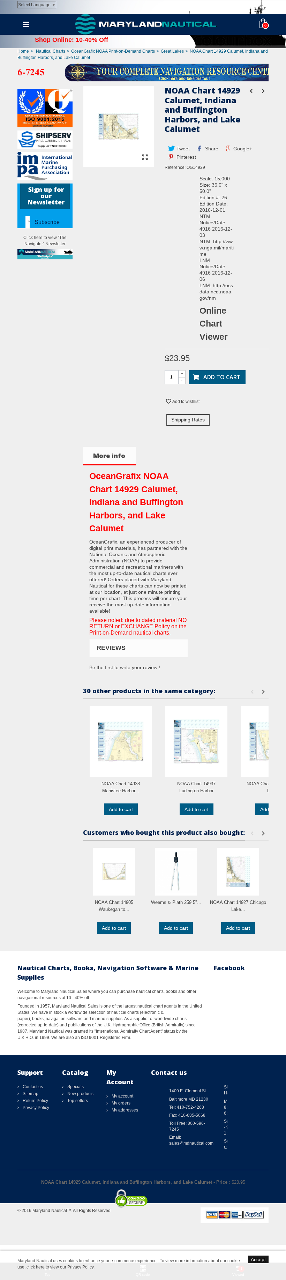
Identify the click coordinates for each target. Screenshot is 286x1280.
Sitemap (30, 1093)
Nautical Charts (50, 51)
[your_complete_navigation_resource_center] (143, 72)
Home (23, 51)
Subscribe (47, 222)
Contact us (32, 1086)
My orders (120, 1103)
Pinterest (185, 157)
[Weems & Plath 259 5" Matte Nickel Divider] (176, 872)
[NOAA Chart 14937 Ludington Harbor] (196, 741)
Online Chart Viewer (214, 324)
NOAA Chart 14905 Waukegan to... (114, 906)
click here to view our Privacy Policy (60, 1267)
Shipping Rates (188, 419)
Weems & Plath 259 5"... (176, 902)
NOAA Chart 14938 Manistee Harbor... (120, 787)
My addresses (124, 1110)
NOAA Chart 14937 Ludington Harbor (196, 787)
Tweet (182, 148)
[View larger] (145, 157)
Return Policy (35, 1100)
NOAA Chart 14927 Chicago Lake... (238, 906)
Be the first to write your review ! (124, 667)
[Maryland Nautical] (146, 24)
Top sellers (77, 1100)
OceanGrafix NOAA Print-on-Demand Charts (113, 51)
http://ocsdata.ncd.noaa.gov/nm (216, 292)
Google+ (242, 148)
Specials (75, 1086)
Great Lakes (172, 51)
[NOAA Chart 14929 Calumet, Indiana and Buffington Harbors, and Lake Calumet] (118, 163)
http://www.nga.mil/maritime (217, 248)
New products (79, 1093)
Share (211, 148)
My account (122, 1096)
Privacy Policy (35, 1107)
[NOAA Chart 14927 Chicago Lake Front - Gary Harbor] (238, 872)
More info (109, 455)
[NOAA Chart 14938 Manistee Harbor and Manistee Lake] (121, 741)
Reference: (175, 167)
